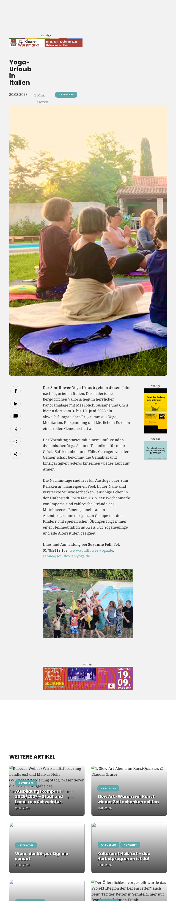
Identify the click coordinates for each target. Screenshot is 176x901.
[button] (15, 391)
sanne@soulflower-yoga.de (66, 556)
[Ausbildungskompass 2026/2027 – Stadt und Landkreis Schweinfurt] (47, 791)
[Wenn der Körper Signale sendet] (47, 848)
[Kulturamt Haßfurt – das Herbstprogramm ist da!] (129, 848)
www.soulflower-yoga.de (91, 550)
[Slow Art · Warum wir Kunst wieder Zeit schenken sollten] (129, 791)
